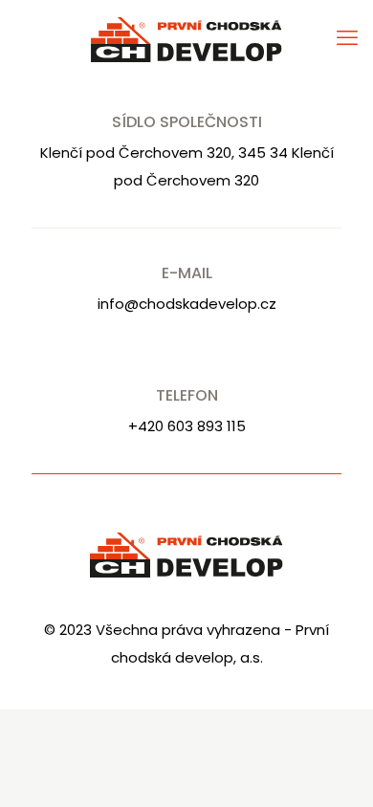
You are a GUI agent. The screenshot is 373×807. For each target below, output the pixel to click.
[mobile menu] (347, 38)
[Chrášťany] (186, 38)
